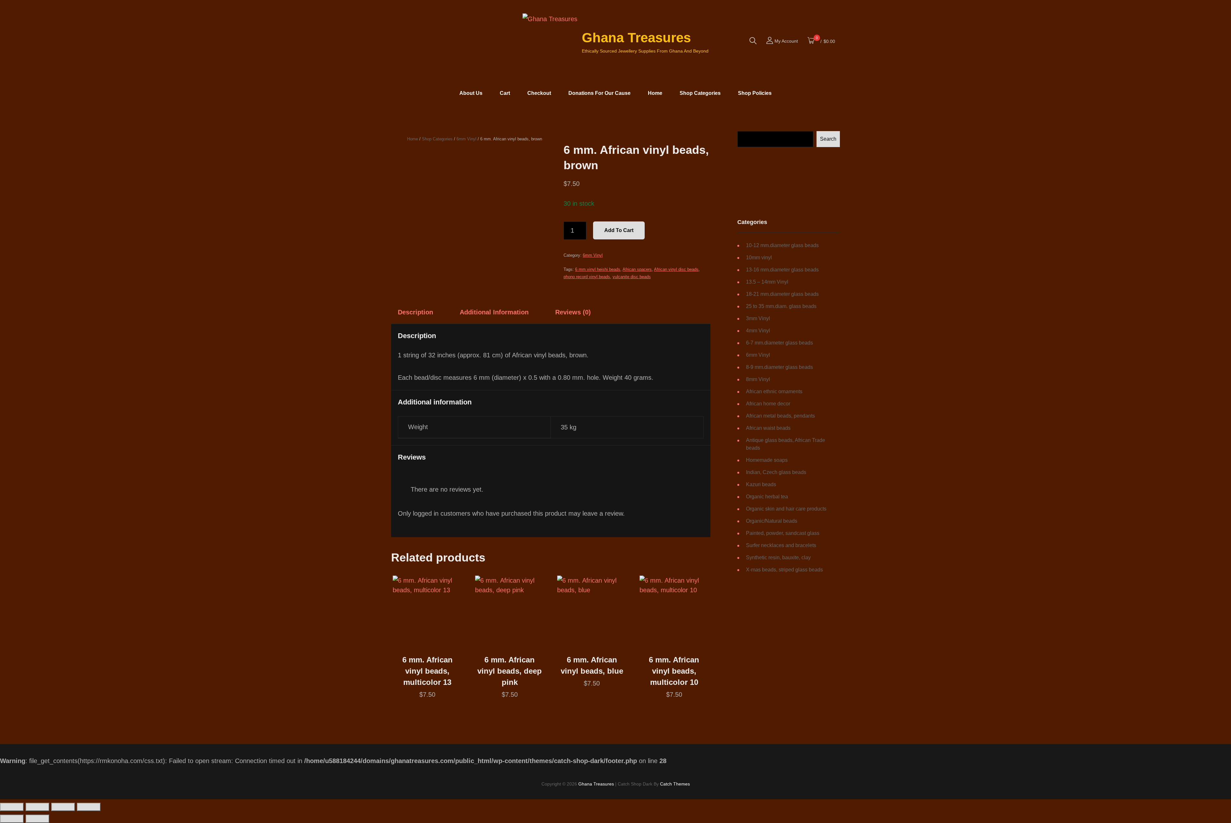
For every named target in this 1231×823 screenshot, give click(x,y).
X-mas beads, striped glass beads (784, 569)
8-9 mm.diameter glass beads (779, 367)
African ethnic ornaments (774, 391)
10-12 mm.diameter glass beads (782, 245)
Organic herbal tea (767, 496)
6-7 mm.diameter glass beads (779, 342)
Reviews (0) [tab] (573, 312)
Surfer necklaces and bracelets (781, 545)
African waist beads (768, 428)
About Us (470, 93)
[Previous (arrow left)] (12, 819)
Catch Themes (675, 783)
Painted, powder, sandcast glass (782, 533)
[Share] (63, 807)
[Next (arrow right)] (37, 819)
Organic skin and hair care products (786, 508)
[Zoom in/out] (12, 807)
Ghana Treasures (636, 37)
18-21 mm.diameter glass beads (782, 294)
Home (655, 93)
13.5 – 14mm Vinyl (767, 282)
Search (828, 139)
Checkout (539, 93)
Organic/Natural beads (771, 521)
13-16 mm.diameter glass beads (782, 269)
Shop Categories (700, 93)
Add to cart (618, 230)
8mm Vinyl (758, 379)
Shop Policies (755, 93)
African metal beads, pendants (780, 416)
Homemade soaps (767, 460)
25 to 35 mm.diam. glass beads (781, 306)
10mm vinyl (759, 257)
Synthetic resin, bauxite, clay (778, 557)
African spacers (637, 269)
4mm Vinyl (758, 330)
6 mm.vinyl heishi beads (597, 269)
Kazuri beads (761, 484)
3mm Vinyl (758, 318)
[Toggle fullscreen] (37, 807)
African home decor (768, 403)
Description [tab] (415, 312)
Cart (505, 93)
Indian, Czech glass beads (776, 472)
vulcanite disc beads (632, 276)
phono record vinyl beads (587, 276)
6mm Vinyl (466, 139)
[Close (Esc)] (89, 807)
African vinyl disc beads (676, 269)
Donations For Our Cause (599, 93)
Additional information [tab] (494, 312)
